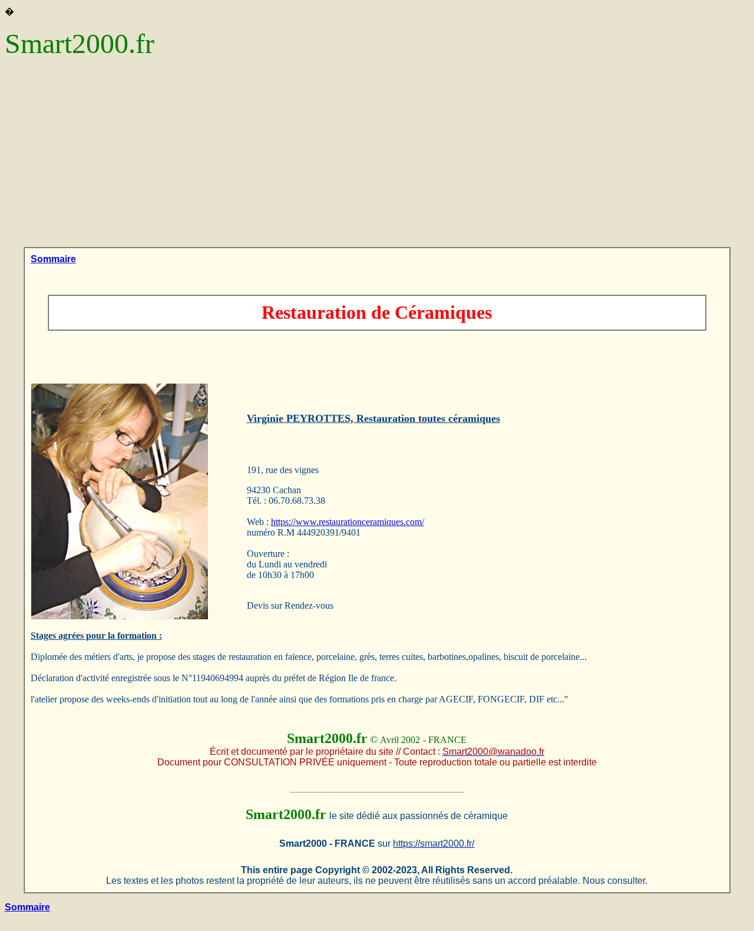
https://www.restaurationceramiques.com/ (347, 522)
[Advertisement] (377, 158)
